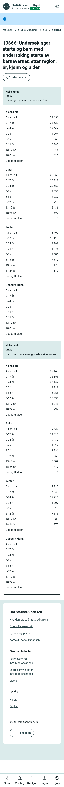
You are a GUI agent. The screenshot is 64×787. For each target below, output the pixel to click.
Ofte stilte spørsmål (21, 626)
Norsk (13, 699)
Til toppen (24, 732)
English (14, 706)
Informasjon (19, 77)
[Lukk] (58, 19)
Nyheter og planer (20, 633)
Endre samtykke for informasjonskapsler (22, 671)
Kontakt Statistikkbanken (25, 640)
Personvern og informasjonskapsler (22, 661)
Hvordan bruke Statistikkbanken (29, 619)
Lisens (13, 680)
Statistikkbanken (28, 29)
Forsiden (8, 29)
